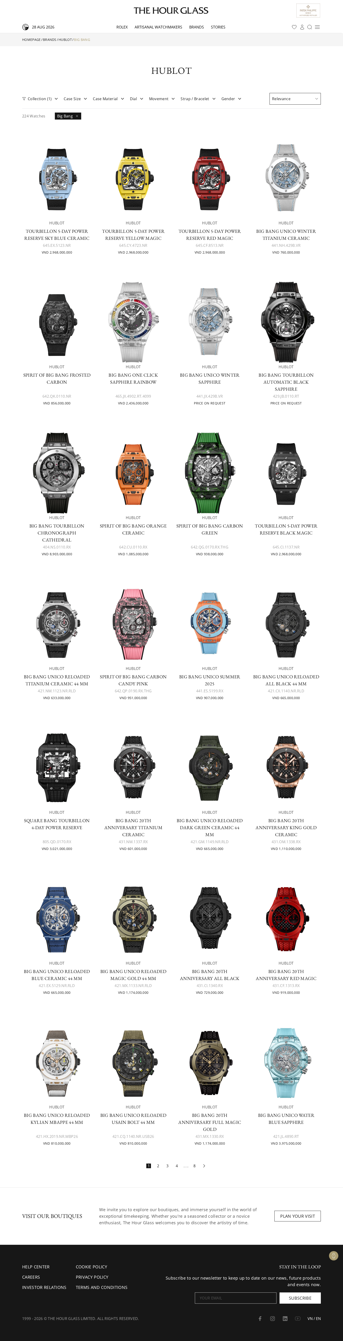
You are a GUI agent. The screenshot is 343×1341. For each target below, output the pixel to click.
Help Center (36, 1267)
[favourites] (294, 27)
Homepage (31, 39)
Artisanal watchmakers (158, 27)
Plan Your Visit (297, 1216)
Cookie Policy (91, 1267)
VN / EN (314, 1318)
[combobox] (295, 99)
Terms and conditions (101, 1287)
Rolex (122, 27)
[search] (309, 27)
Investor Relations (44, 1287)
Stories (218, 27)
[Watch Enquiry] (333, 1256)
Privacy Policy (92, 1277)
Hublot (65, 39)
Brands (196, 27)
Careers (31, 1277)
